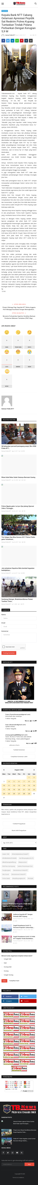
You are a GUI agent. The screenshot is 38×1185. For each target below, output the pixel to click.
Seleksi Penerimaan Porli (25, 866)
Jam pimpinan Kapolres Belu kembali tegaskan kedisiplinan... (17, 569)
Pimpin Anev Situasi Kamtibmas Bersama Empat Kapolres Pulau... (24, 1131)
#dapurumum (23, 862)
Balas (28, 721)
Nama (3, 614)
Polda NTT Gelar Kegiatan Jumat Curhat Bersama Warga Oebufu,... (24, 1139)
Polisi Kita (4, 11)
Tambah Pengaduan (19, 824)
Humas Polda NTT (10, 35)
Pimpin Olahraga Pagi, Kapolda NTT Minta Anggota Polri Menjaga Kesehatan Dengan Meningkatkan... (19, 308)
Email (3, 623)
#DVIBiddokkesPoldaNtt (9, 858)
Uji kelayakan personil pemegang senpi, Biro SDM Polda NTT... (18, 447)
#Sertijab (30, 878)
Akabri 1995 (5, 854)
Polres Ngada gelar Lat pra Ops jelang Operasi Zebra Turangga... (17, 507)
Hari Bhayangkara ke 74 (26, 858)
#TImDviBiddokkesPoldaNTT (20, 854)
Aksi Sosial (5, 874)
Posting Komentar (9, 653)
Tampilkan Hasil (14, 981)
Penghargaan (6, 870)
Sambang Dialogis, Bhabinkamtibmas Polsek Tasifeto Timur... (17, 600)
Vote (4, 981)
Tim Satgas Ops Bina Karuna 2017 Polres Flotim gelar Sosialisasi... (18, 538)
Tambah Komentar (19, 750)
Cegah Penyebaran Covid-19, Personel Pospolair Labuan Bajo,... (24, 926)
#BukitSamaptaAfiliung (9, 862)
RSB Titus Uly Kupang (8, 866)
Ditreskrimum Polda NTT (18, 874)
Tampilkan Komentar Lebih (19, 756)
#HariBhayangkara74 (18, 878)
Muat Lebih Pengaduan (19, 830)
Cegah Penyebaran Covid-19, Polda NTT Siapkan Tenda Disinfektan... (24, 937)
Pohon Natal (6, 878)
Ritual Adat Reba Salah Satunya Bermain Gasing (18, 477)
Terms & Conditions (18, 1177)
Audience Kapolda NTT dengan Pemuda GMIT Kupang (23, 915)
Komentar (5, 610)
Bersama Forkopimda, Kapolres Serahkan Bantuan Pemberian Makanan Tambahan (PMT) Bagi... (19, 317)
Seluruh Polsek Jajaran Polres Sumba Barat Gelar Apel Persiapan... (23, 1122)
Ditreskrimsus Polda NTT (20, 870)
